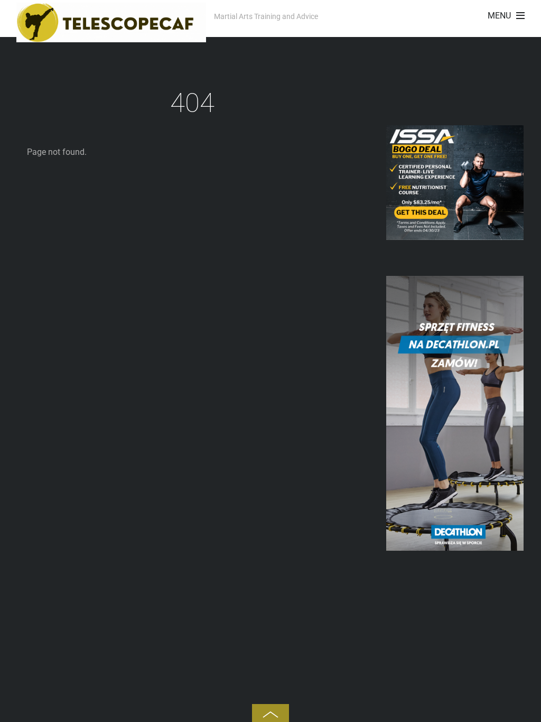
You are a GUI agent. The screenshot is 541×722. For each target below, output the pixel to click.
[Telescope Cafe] (111, 36)
